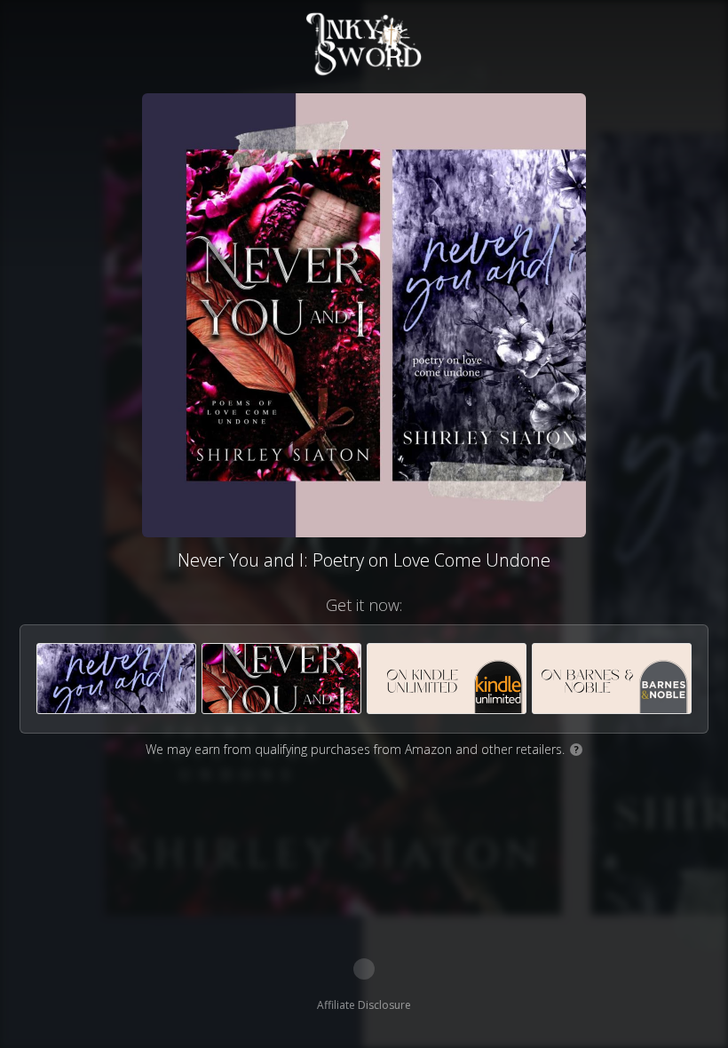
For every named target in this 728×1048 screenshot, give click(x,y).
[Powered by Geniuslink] (364, 969)
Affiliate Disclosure (364, 1004)
